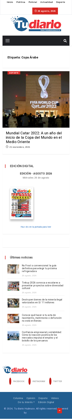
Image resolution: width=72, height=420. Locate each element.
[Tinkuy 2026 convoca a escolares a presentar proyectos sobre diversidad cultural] (13, 286)
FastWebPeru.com (37, 412)
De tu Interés (25, 402)
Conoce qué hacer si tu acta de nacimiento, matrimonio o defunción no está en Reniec (42, 318)
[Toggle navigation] (6, 41)
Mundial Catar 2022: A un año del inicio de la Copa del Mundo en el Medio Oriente (34, 137)
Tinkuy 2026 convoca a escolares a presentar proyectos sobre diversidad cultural (42, 285)
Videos (55, 398)
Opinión (30, 398)
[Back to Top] (59, 410)
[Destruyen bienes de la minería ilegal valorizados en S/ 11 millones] (13, 303)
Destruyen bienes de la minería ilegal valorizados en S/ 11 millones (42, 301)
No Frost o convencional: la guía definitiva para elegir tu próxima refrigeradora (39, 268)
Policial (33, 2)
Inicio (10, 2)
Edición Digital (46, 402)
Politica (20, 2)
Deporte (60, 2)
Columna (18, 398)
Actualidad (46, 2)
